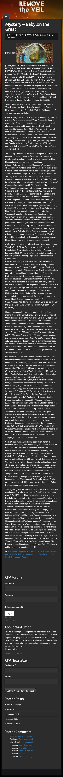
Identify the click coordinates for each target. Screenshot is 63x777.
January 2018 (12, 719)
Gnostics (38, 551)
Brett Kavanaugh (13, 704)
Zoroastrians (27, 557)
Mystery (53, 551)
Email (8, 677)
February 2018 (12, 714)
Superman (10, 709)
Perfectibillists (18, 554)
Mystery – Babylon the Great (27, 27)
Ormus (8, 554)
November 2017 (13, 724)
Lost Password (11, 620)
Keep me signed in (15, 607)
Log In (9, 613)
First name (10, 665)
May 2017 (23, 748)
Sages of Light (31, 554)
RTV (29, 35)
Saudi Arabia (44, 554)
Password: (9, 595)
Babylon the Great (25, 551)
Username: (9, 583)
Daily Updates (40, 35)
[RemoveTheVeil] (31, 6)
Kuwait (46, 551)
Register (8, 617)
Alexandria (12, 551)
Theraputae (15, 557)
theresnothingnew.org (13, 653)
